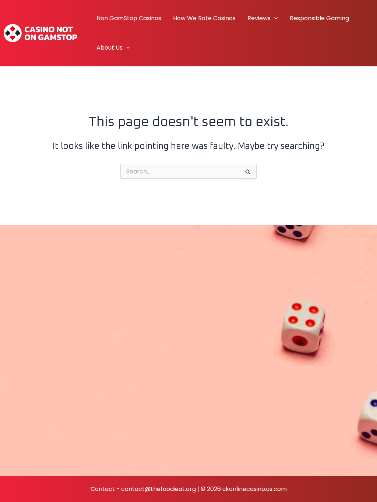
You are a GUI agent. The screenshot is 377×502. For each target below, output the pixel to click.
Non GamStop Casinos (128, 18)
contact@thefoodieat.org (158, 489)
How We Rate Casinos (204, 18)
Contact (103, 489)
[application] (274, 18)
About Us (109, 47)
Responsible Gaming (319, 18)
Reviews (259, 18)
